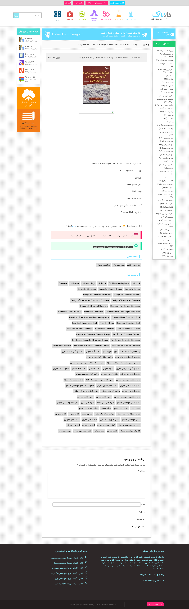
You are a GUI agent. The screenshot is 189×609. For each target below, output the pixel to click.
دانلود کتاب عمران (61, 368)
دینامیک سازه (168, 112)
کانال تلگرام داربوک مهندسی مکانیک (69, 573)
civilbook (102, 283)
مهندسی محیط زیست (165, 243)
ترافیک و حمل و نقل (166, 105)
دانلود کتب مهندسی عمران (128, 402)
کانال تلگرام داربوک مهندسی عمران (70, 563)
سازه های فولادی (168, 158)
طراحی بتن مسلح (120, 408)
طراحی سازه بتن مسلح (88, 408)
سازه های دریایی (168, 151)
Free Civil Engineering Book (84, 323)
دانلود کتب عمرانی (85, 397)
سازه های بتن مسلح (105, 402)
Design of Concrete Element (127, 295)
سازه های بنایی (168, 144)
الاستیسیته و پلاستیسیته (164, 63)
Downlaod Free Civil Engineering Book (123, 312)
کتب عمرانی (99, 431)
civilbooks (74, 283)
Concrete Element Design (110, 289)
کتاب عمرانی (60, 414)
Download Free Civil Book (70, 312)
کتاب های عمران (89, 419)
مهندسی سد (169, 240)
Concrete (63, 283)
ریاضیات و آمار (168, 128)
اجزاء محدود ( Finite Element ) (166, 55)
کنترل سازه (169, 187)
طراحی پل (170, 168)
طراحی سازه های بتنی (104, 414)
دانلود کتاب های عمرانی (107, 385)
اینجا (74, 226)
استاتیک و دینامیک (166, 60)
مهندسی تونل (168, 230)
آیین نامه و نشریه (167, 50)
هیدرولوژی (169, 252)
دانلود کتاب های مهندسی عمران (80, 385)
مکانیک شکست (168, 210)
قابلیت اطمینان (168, 181)
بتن (116, 351)
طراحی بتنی (106, 408)
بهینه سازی (169, 82)
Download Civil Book (93, 312)
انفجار (171, 75)
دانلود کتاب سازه (79, 368)
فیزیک (171, 177)
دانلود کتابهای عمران (131, 391)
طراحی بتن (135, 408)
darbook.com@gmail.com (153, 580)
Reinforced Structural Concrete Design (91, 346)
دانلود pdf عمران (93, 351)
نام (143, 504)
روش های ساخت (167, 125)
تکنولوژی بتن (168, 108)
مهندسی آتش (168, 220)
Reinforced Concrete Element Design (93, 334)
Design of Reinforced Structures (125, 306)
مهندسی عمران (103, 265)
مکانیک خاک (169, 203)
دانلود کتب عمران (104, 397)
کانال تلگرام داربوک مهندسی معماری (69, 558)
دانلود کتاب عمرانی (109, 374)
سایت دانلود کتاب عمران (68, 402)
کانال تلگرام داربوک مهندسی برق (71, 578)
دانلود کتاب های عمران (130, 385)
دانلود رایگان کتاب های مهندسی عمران (87, 363)
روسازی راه (170, 122)
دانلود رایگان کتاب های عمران (99, 357)
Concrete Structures (87, 289)
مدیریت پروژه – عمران (165, 194)
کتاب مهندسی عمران (131, 419)
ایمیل (142, 512)
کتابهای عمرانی (73, 425)
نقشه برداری (169, 249)
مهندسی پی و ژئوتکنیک (165, 223)
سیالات (171, 161)
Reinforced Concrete (104, 329)
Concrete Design (132, 289)
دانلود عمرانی (94, 368)
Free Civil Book (107, 323)
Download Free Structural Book (126, 317)
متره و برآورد (169, 191)
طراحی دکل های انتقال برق (164, 171)
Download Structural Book (128, 323)
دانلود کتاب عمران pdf (130, 374)
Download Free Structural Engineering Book (89, 317)
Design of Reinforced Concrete (126, 300)
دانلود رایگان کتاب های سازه (127, 357)
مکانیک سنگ (168, 207)
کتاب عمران (74, 414)
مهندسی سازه (168, 236)
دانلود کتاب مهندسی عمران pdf (100, 380)
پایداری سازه (169, 85)
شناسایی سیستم (167, 164)
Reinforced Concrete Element (126, 334)
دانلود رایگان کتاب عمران (72, 351)
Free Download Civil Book (128, 329)
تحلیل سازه (169, 92)
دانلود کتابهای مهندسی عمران (127, 397)
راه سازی (170, 115)
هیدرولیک (169, 256)
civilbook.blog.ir (89, 283)
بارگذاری (170, 79)
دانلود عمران (108, 368)
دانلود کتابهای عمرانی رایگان (86, 391)
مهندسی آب (169, 217)
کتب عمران (112, 431)
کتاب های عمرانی (72, 419)
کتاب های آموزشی (167, 184)
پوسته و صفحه (168, 89)
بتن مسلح (107, 351)
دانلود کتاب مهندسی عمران (128, 380)
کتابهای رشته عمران (106, 425)
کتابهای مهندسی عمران (130, 431)
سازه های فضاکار (168, 154)
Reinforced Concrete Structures (125, 340)
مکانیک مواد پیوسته (166, 213)
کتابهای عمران (88, 425)
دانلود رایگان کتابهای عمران (128, 368)
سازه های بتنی (168, 138)
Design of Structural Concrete (94, 306)
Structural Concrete (62, 346)
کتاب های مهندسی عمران (129, 425)
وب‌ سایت (141, 519)
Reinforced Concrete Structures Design (90, 340)
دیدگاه (141, 471)
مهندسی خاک (168, 233)
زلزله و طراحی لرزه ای (166, 132)
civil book (136, 283)
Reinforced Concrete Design (80, 329)
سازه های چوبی (168, 148)
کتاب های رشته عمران (109, 419)
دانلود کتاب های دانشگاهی (160, 19)
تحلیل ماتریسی (168, 95)
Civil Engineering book (119, 283)
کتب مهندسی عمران (82, 431)
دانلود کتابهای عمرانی (110, 391)
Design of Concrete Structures (97, 295)
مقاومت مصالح (168, 200)
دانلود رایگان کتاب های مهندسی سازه (123, 363)
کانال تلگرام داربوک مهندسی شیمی (69, 568)
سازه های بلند (168, 141)
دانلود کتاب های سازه (73, 380)
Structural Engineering (130, 351)
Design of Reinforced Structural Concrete (90, 300)
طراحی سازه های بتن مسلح (128, 414)
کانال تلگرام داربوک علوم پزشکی (71, 583)
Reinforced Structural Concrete (126, 346)
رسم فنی (170, 118)
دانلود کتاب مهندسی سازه (87, 374)
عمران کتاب (87, 414)
